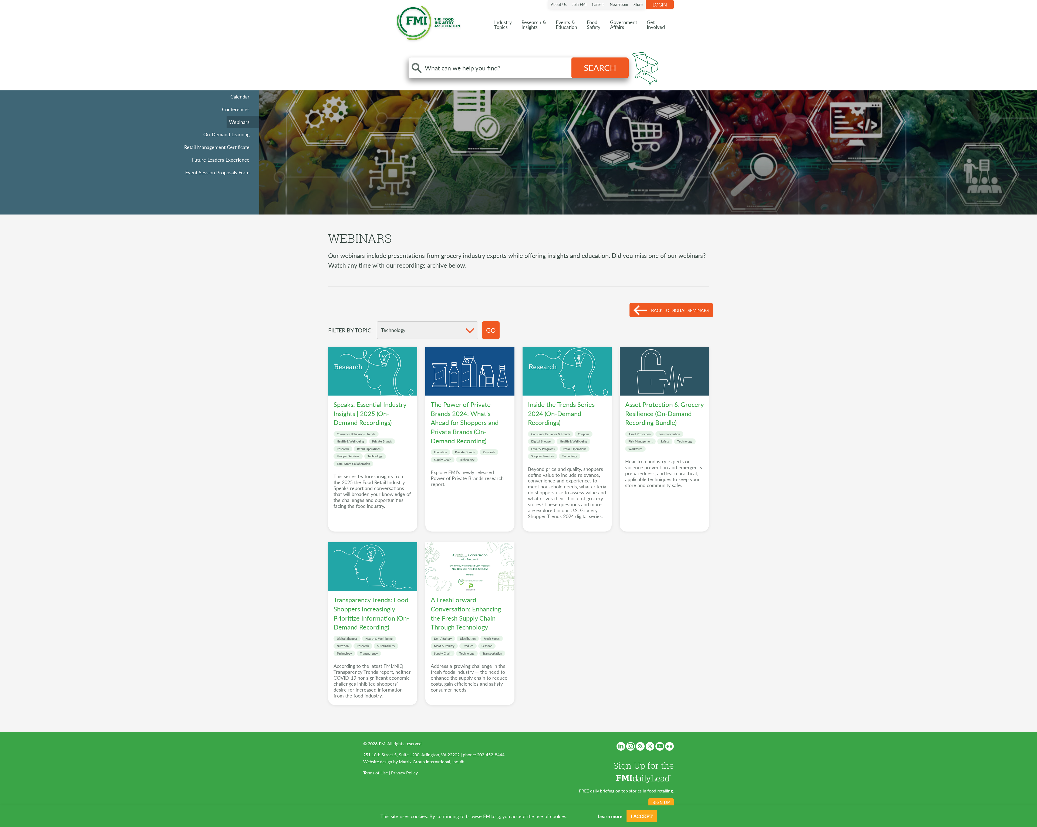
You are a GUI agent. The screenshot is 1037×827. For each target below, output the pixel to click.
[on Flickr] (669, 746)
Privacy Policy (404, 773)
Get (656, 24)
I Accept (642, 816)
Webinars (239, 121)
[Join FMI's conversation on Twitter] (650, 746)
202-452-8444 (490, 754)
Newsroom (619, 4)
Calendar (240, 96)
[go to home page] (428, 21)
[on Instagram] (630, 746)
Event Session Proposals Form (217, 172)
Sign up (661, 802)
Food (593, 24)
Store (638, 4)
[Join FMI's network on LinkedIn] (621, 746)
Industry (503, 24)
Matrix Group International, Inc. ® (431, 761)
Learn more (610, 816)
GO (491, 330)
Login (659, 4)
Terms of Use (375, 773)
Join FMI (579, 4)
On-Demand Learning (226, 134)
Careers (598, 4)
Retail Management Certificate (217, 147)
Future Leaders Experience (221, 159)
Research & (533, 24)
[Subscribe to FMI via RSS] (640, 746)
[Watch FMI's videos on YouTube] (659, 746)
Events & (566, 24)
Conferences (236, 109)
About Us (559, 4)
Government (623, 24)
